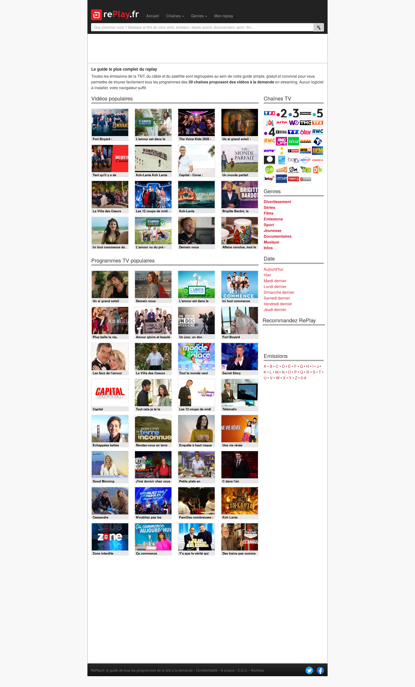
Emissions (273, 219)
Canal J (281, 169)
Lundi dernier (275, 286)
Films (269, 213)
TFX (317, 122)
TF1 (269, 113)
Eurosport (305, 160)
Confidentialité (207, 670)
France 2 (281, 113)
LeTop (269, 178)
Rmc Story (269, 141)
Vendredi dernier (278, 303)
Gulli (269, 169)
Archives (257, 670)
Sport (269, 224)
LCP (281, 178)
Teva (293, 141)
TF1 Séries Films (293, 131)
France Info (281, 150)
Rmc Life (281, 141)
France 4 (269, 131)
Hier (267, 275)
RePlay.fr (97, 670)
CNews (293, 150)
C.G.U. (243, 670)
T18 (317, 141)
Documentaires (278, 236)
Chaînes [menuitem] (174, 16)
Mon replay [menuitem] (223, 16)
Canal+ (305, 113)
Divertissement (277, 201)
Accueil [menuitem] (152, 16)
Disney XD (305, 169)
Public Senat (293, 178)
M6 (269, 122)
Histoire (305, 178)
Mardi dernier (275, 280)
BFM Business (317, 150)
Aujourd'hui (273, 269)
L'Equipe (317, 160)
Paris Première (305, 141)
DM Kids (317, 169)
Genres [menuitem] (198, 16)
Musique (271, 242)
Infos (268, 247)
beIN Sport (293, 160)
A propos (227, 670)
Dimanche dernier (279, 292)
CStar (281, 131)
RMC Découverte (317, 131)
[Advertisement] (207, 48)
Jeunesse (272, 230)
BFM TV (305, 150)
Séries (269, 207)
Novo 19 (269, 150)
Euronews (269, 160)
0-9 (303, 378)
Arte (281, 122)
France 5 (317, 113)
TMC (305, 122)
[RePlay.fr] (117, 14)
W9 (293, 122)
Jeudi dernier (275, 309)
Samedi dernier (277, 298)
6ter (305, 131)
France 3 (293, 113)
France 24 (281, 160)
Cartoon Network (293, 169)
